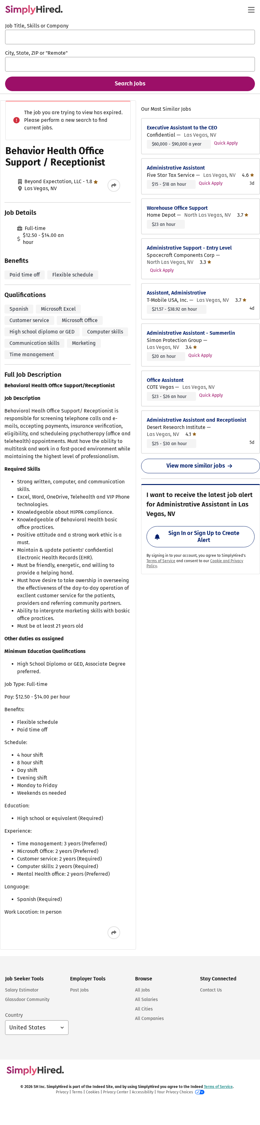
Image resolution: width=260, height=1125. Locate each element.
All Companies (149, 1018)
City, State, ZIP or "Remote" (36, 53)
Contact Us (211, 990)
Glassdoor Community (27, 999)
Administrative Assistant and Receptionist (196, 420)
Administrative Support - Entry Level (189, 248)
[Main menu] (251, 10)
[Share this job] (113, 185)
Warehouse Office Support (177, 208)
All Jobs (142, 990)
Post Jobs (79, 990)
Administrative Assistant (176, 168)
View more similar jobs (195, 465)
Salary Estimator (21, 990)
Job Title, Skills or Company (36, 26)
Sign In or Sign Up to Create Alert (203, 537)
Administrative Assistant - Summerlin (191, 333)
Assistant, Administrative (176, 293)
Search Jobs (130, 83)
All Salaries (146, 999)
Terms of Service (160, 561)
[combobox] (130, 37)
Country (14, 1015)
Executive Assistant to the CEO (182, 128)
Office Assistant (165, 380)
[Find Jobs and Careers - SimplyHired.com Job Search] (34, 10)
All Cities (144, 1009)
